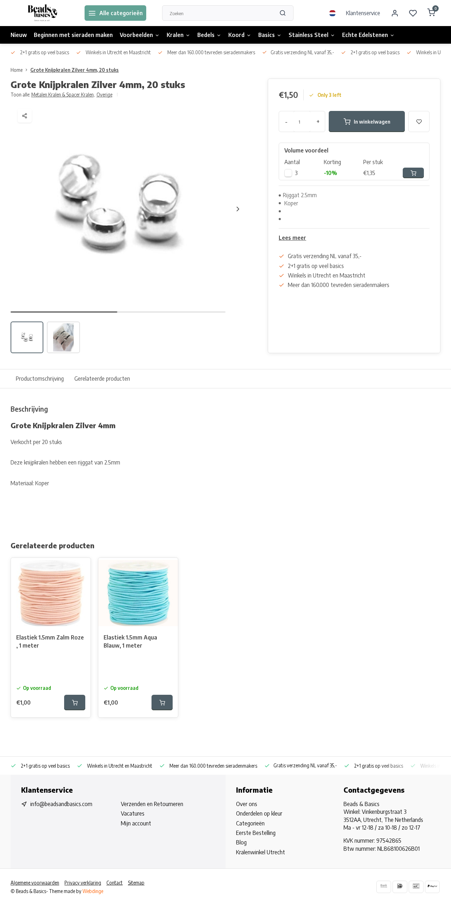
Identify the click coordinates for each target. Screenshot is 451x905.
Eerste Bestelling (256, 832)
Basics (266, 34)
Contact (114, 883)
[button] (238, 209)
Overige (104, 95)
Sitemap (136, 883)
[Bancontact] (416, 887)
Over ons (246, 803)
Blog (241, 842)
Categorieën (250, 823)
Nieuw (19, 34)
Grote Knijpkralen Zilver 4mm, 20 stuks (74, 70)
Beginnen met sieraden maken (73, 34)
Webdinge (92, 891)
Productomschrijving (40, 378)
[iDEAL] (400, 887)
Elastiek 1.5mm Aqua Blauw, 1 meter (130, 641)
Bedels (206, 34)
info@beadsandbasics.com (61, 803)
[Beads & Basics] (42, 13)
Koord (236, 34)
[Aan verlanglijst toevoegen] (80, 568)
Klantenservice (363, 13)
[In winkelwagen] (74, 702)
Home (17, 70)
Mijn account (136, 823)
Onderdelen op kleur (259, 813)
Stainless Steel (308, 34)
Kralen (175, 34)
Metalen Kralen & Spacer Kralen (63, 95)
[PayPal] (432, 887)
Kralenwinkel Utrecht (260, 852)
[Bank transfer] (383, 887)
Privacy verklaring (82, 883)
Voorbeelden (136, 34)
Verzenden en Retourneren (152, 803)
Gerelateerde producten (102, 378)
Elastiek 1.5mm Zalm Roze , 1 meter (50, 641)
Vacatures (132, 813)
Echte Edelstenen (365, 34)
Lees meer (292, 237)
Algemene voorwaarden (35, 883)
